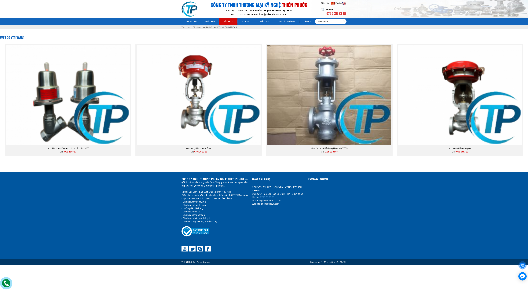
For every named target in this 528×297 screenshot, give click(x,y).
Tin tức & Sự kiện (287, 21)
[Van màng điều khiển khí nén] (199, 46)
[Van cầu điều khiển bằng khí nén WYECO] (329, 46)
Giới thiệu (210, 21)
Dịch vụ (246, 21)
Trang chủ (191, 21)
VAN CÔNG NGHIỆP (211, 27)
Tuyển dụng (264, 21)
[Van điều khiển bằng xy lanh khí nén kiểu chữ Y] (68, 46)
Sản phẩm (228, 21)
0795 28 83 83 (267, 197)
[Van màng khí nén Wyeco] (460, 46)
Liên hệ (307, 21)
